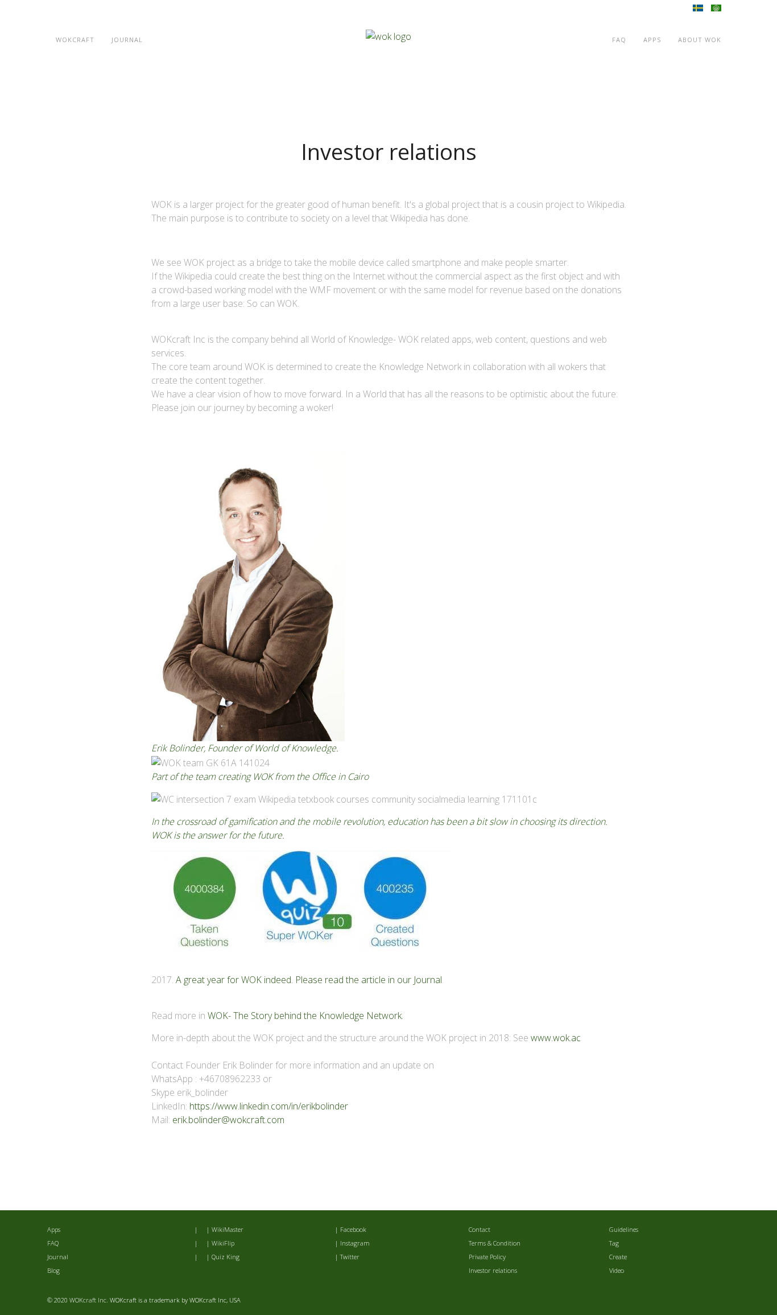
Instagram (355, 1243)
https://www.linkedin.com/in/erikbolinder (268, 1106)
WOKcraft (75, 39)
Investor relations (493, 1270)
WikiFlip (223, 1243)
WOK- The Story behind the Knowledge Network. (305, 1015)
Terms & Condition (494, 1243)
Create (618, 1256)
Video (616, 1270)
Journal (127, 39)
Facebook (353, 1229)
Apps (652, 39)
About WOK (699, 39)
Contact (479, 1229)
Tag (614, 1243)
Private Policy (487, 1256)
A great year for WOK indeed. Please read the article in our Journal (309, 979)
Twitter (349, 1256)
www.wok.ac (556, 1038)
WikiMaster (227, 1229)
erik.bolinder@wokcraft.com (228, 1119)
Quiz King (225, 1256)
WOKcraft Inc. (88, 1300)
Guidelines (623, 1229)
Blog (53, 1270)
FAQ (619, 39)
